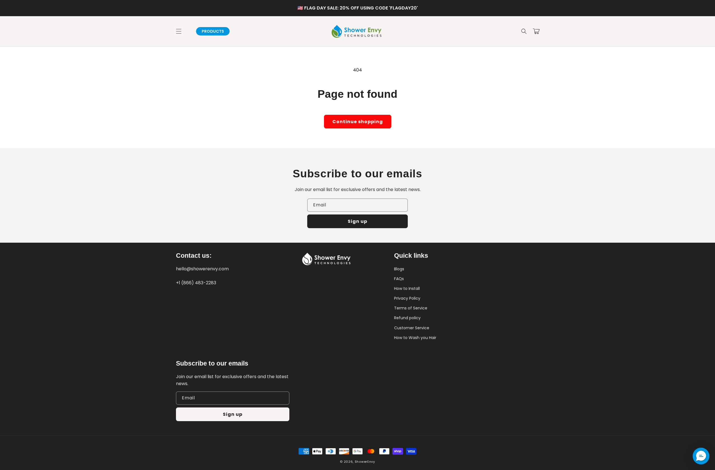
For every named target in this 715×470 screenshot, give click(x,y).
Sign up (357, 221)
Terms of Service (410, 308)
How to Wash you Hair (415, 337)
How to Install (407, 288)
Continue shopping (357, 121)
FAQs (399, 278)
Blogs (399, 269)
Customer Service (411, 328)
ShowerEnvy (365, 461)
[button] (524, 31)
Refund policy (407, 318)
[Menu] (179, 31)
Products (213, 31)
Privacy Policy (407, 298)
